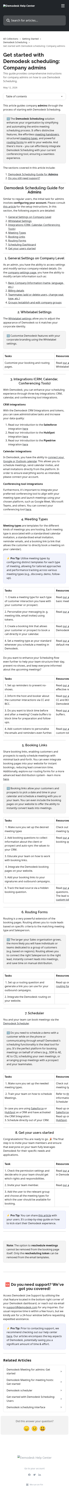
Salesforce (37, 1108)
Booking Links (16, 236)
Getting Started (30, 38)
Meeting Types (17, 232)
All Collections (10, 38)
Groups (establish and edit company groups (35, 302)
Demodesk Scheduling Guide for (28, 174)
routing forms (15, 142)
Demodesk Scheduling (15, 42)
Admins (53, 174)
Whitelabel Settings (20, 221)
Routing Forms (17, 240)
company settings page (22, 272)
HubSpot (10, 1112)
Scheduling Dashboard (22, 244)
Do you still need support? (24, 178)
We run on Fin (36, 1484)
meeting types (29, 138)
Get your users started (22, 248)
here (25, 428)
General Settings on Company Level (29, 217)
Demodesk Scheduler (16, 1023)
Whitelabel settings (20, 318)
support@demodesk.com (21, 1307)
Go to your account (34, 1468)
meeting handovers (47, 134)
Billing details (16, 290)
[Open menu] (63, 6)
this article (9, 206)
